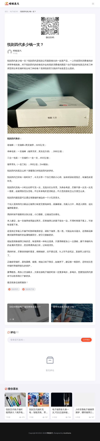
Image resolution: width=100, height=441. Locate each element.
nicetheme (67, 433)
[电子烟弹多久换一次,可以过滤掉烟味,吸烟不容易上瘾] (61, 400)
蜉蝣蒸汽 (50, 433)
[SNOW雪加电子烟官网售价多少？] (28, 313)
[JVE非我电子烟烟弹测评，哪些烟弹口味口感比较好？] (84, 400)
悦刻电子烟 (30, 289)
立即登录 (86, 340)
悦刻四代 (14, 289)
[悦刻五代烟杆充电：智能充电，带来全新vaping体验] (38, 400)
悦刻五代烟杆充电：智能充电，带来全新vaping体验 (37, 411)
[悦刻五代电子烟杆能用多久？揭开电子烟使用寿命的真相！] (15, 400)
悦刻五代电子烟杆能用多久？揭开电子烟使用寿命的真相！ (14, 411)
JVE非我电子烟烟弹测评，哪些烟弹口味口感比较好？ (85, 411)
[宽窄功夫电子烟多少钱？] (72, 313)
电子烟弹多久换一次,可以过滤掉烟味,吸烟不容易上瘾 (61, 411)
